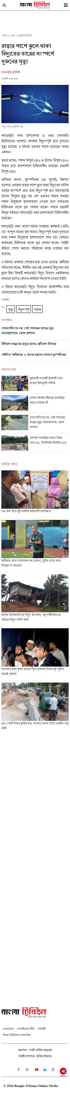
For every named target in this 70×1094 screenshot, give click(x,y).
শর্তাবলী (42, 1028)
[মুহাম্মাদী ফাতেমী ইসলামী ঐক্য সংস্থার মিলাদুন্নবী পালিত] (35, 384)
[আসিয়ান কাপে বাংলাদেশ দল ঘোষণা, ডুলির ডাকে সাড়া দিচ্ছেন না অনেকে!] (35, 546)
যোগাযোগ (8, 1028)
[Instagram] (53, 1069)
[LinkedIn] (45, 1069)
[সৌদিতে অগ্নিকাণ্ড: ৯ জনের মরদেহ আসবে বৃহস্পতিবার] (35, 357)
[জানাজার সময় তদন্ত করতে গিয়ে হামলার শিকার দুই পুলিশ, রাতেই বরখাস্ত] (35, 654)
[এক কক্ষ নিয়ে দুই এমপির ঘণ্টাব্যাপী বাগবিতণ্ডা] (35, 494)
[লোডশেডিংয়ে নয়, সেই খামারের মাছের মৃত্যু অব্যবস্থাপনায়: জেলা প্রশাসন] (35, 333)
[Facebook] (18, 1069)
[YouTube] (36, 1069)
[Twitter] (27, 1069)
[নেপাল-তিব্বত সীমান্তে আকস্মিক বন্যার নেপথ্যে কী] (35, 404)
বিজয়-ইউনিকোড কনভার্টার (16, 1035)
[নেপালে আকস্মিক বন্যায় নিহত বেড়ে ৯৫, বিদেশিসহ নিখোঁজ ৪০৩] (35, 444)
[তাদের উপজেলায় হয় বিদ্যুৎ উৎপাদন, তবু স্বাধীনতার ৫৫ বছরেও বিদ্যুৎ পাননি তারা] (35, 600)
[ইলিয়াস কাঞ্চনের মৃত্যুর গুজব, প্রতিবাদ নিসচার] (35, 346)
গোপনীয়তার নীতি (25, 1028)
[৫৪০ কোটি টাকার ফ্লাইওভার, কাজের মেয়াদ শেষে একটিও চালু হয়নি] (35, 707)
